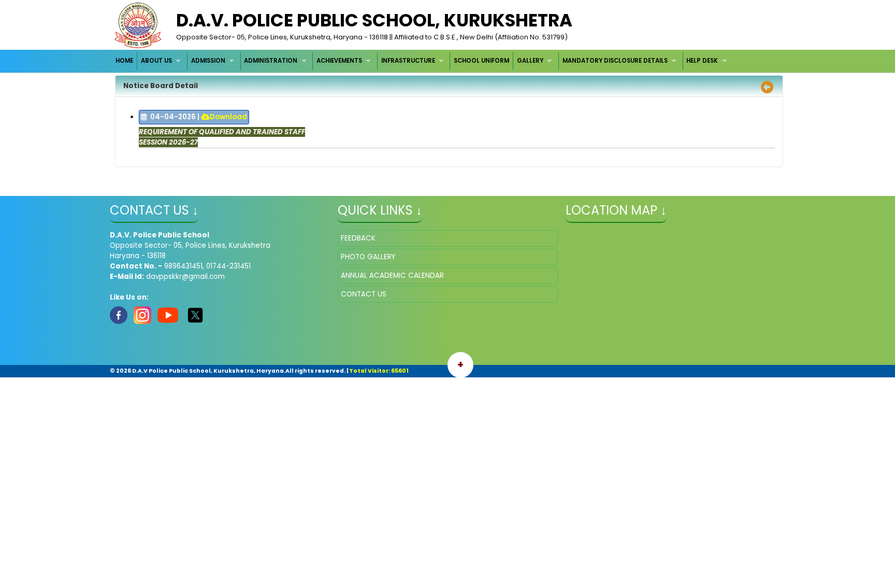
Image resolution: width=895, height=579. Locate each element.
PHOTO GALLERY (368, 257)
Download (228, 117)
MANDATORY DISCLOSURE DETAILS (615, 61)
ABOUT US (156, 61)
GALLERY (530, 61)
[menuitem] (125, 60)
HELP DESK (702, 61)
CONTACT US (363, 294)
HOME (124, 61)
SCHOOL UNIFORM (481, 61)
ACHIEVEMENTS (339, 61)
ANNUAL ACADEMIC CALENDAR (392, 275)
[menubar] (422, 60)
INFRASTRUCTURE (408, 61)
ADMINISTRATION (270, 61)
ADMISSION (208, 61)
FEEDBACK (358, 238)
